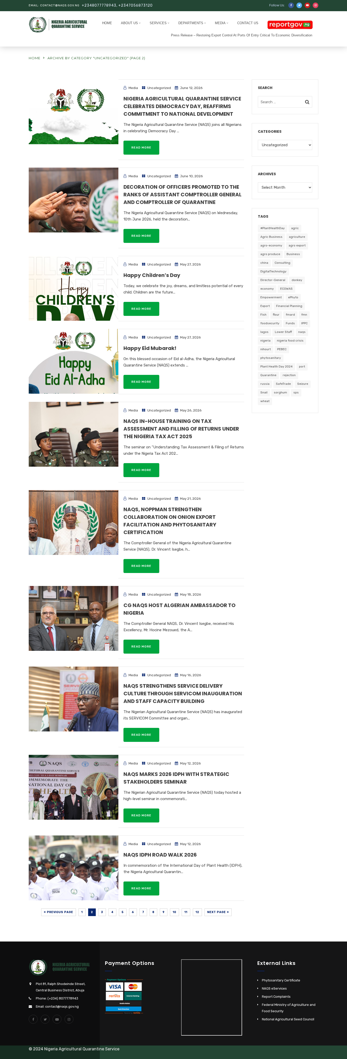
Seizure (302, 384)
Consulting (282, 262)
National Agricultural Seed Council (288, 1019)
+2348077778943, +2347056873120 (117, 5)
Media (133, 88)
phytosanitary (270, 358)
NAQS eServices (274, 988)
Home (34, 58)
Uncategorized (159, 88)
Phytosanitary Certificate (281, 980)
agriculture (297, 237)
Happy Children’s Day (151, 275)
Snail (263, 392)
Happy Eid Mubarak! (149, 348)
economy (267, 288)
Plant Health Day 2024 (276, 366)
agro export (297, 245)
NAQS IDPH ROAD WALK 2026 (160, 854)
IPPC (304, 323)
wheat (265, 401)
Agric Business (271, 237)
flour (276, 314)
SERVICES (158, 23)
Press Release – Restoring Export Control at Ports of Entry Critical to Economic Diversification (241, 35)
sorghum (280, 392)
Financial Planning (289, 306)
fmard (290, 314)
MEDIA (220, 23)
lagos (264, 332)
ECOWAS (286, 288)
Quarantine (268, 375)
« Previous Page (58, 912)
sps (296, 392)
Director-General (272, 280)
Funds (290, 323)
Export (265, 306)
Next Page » (218, 912)
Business (293, 254)
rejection (289, 375)
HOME (107, 23)
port (302, 366)
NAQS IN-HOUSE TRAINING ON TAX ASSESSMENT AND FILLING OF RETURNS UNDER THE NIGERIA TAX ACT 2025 (181, 429)
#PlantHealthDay (272, 228)
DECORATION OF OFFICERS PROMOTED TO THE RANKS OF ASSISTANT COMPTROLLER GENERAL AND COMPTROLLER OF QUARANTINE (182, 194)
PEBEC (282, 349)
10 (174, 912)
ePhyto (293, 297)
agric (295, 228)
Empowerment (271, 297)
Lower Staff (283, 332)
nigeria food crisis (290, 340)
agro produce (270, 254)
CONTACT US (247, 23)
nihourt (265, 349)
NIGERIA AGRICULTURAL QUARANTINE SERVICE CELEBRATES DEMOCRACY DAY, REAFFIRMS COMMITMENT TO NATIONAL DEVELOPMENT (182, 106)
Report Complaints (276, 996)
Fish (263, 314)
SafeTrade (283, 384)
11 (185, 912)
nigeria (265, 340)
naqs (302, 332)
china (264, 262)
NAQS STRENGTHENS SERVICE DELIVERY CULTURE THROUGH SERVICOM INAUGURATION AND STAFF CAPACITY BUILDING (182, 693)
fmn (304, 314)
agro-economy (271, 245)
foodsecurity (269, 323)
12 (197, 912)
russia (265, 384)
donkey (297, 280)
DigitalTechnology (273, 271)
